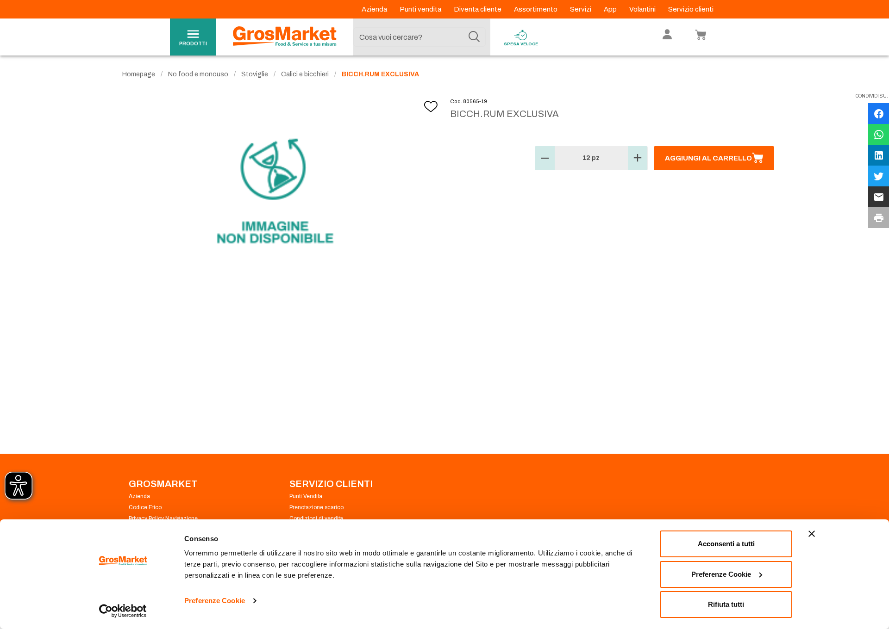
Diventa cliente (478, 9)
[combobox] (419, 37)
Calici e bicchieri (305, 74)
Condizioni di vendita (316, 518)
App (611, 9)
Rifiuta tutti (726, 604)
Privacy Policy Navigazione (163, 518)
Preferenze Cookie (214, 600)
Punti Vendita (305, 496)
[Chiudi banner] (811, 533)
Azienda (375, 9)
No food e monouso (198, 74)
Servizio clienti (691, 9)
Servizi (581, 9)
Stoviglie (254, 74)
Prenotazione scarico (316, 507)
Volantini (643, 9)
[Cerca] (474, 37)
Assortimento (536, 9)
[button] (545, 158)
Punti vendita (421, 9)
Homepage (138, 74)
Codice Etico (145, 507)
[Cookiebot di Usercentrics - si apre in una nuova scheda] (122, 611)
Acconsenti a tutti (726, 544)
